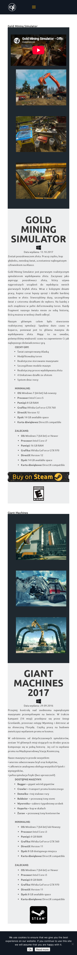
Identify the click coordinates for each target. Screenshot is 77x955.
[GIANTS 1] (41, 653)
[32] (41, 105)
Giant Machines (18, 512)
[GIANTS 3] (41, 559)
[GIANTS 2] (41, 606)
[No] (72, 944)
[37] (41, 152)
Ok (30, 949)
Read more (42, 949)
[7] (41, 198)
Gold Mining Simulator (22, 26)
